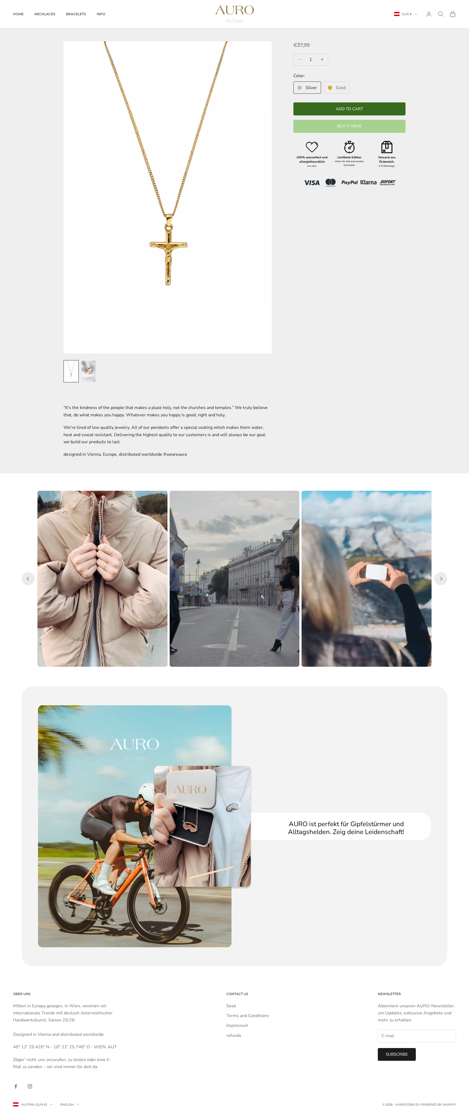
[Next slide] (440, 578)
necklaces (44, 14)
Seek (231, 1006)
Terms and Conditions (247, 1016)
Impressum (237, 1025)
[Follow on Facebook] (15, 1086)
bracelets (76, 14)
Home (18, 14)
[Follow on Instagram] (30, 1086)
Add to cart (349, 109)
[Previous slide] (28, 578)
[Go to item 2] (88, 371)
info (101, 14)
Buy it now (349, 126)
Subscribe (397, 1054)
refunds (233, 1036)
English (67, 1104)
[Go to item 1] (71, 371)
